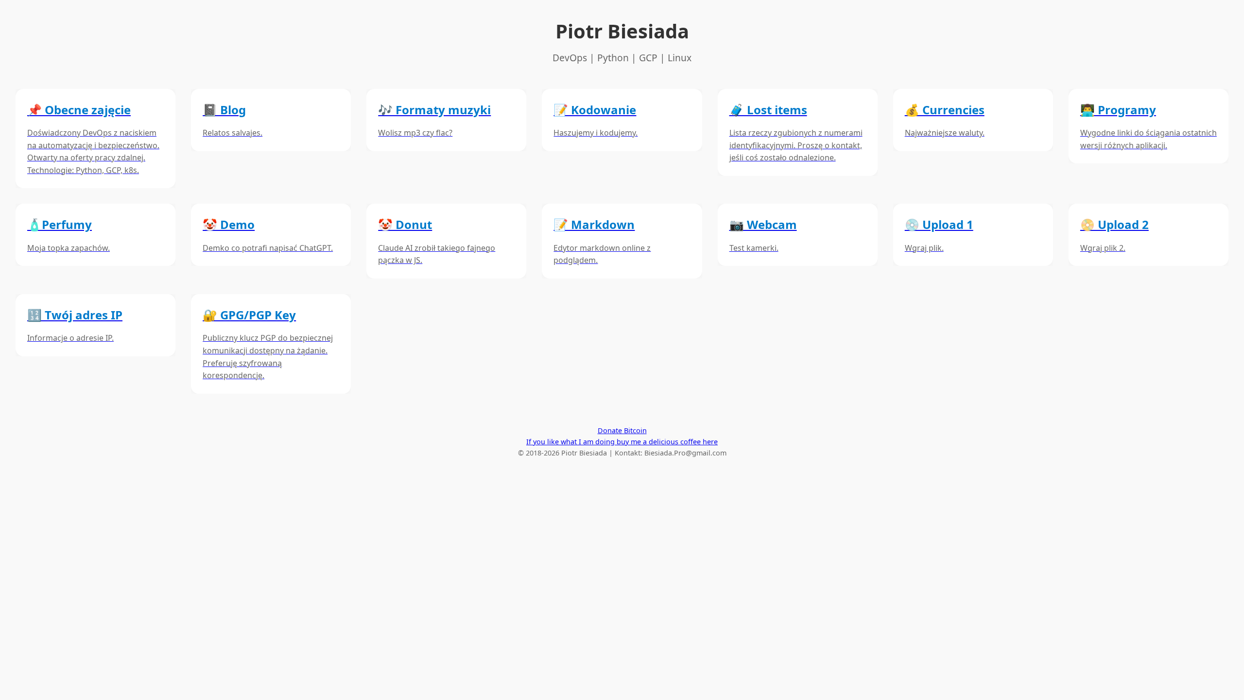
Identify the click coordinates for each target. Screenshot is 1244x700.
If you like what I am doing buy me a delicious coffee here (622, 441)
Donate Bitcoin (622, 430)
